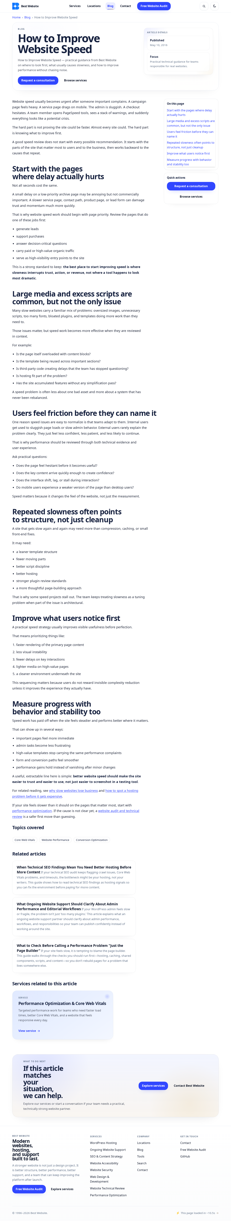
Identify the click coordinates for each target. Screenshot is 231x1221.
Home (16, 17)
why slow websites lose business (73, 790)
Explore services (153, 1086)
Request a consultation (38, 80)
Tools (140, 1156)
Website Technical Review (107, 1188)
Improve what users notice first (188, 153)
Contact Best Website (189, 1086)
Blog (110, 6)
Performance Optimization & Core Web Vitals (62, 1003)
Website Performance (55, 840)
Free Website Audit (154, 6)
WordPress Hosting (103, 1143)
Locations (94, 6)
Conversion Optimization (92, 840)
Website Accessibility (104, 1163)
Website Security (101, 1170)
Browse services (75, 80)
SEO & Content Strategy (106, 1156)
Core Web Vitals (25, 840)
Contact (125, 6)
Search (142, 1163)
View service (29, 1031)
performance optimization (32, 811)
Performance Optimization (108, 1195)
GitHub (185, 1156)
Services (75, 6)
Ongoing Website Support (108, 1150)
